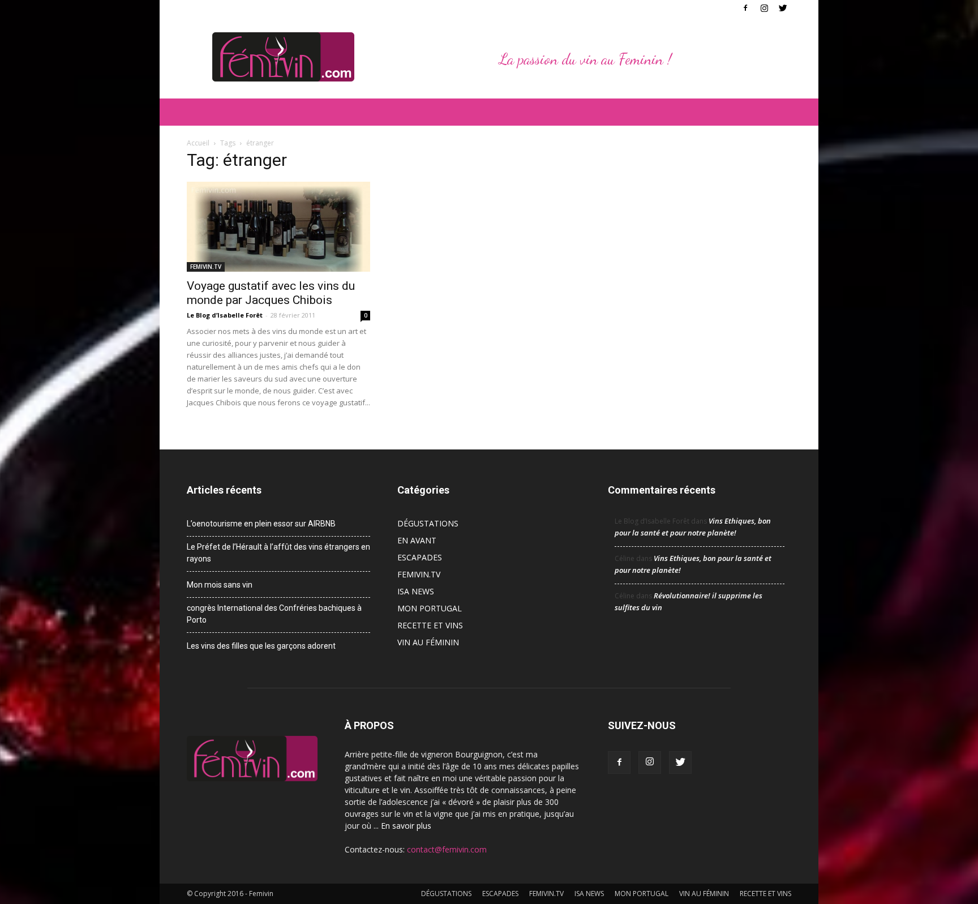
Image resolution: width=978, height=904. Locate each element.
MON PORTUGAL (429, 608)
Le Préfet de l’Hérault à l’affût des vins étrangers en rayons (278, 552)
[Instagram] (764, 8)
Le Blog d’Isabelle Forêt (225, 315)
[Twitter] (782, 8)
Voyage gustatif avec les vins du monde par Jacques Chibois (271, 293)
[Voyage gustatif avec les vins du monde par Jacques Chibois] (278, 227)
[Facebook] (745, 8)
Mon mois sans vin (219, 584)
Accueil (198, 143)
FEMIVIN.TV (205, 267)
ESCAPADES (419, 557)
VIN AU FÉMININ (428, 642)
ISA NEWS (415, 591)
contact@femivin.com (447, 849)
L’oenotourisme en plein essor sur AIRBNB (261, 523)
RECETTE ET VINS (430, 625)
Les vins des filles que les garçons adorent (261, 645)
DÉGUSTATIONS (427, 523)
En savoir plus (406, 825)
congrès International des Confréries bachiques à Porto (274, 613)
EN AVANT (416, 540)
